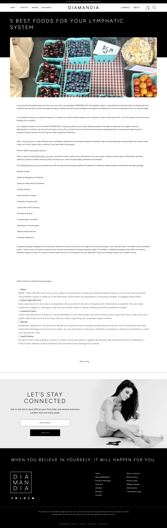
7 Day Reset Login (134, 491)
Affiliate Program (133, 484)
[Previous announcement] (11, 1)
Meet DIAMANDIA (102, 477)
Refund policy (74, 523)
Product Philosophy (103, 481)
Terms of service (92, 523)
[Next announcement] (156, 1)
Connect (98, 495)
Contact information (103, 523)
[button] (148, 7)
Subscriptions (132, 488)
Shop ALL (99, 484)
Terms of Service (133, 473)
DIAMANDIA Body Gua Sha (42, 156)
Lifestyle (98, 488)
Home (97, 473)
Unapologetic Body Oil (37, 151)
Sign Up (45, 433)
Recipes (98, 491)
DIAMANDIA (66, 524)
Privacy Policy (132, 481)
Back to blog (84, 361)
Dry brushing (28, 141)
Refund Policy (132, 477)
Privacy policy (82, 523)
